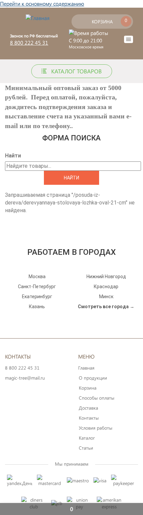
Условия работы (95, 428)
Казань (37, 306)
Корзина (87, 388)
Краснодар (106, 286)
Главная (86, 368)
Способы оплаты (96, 398)
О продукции (93, 378)
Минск (106, 296)
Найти (13, 155)
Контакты (89, 418)
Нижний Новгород (106, 276)
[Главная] (38, 17)
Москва (37, 276)
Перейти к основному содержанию (42, 3)
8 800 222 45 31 (29, 42)
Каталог (87, 438)
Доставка (88, 408)
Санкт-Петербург (37, 286)
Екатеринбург (37, 296)
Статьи (86, 448)
